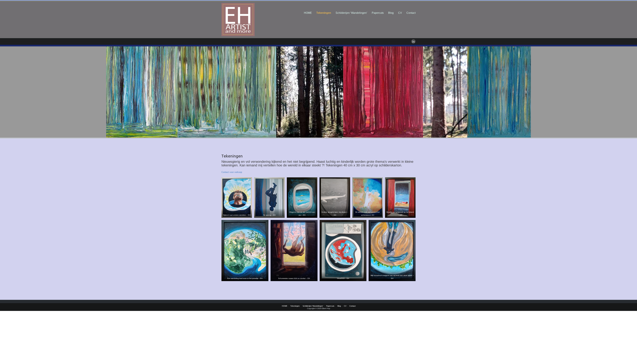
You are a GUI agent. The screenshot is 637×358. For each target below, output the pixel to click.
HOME (308, 12)
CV (400, 12)
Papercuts (378, 12)
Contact (411, 12)
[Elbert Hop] (252, 19)
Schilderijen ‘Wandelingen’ (351, 12)
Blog (391, 12)
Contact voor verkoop (231, 172)
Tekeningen (323, 12)
